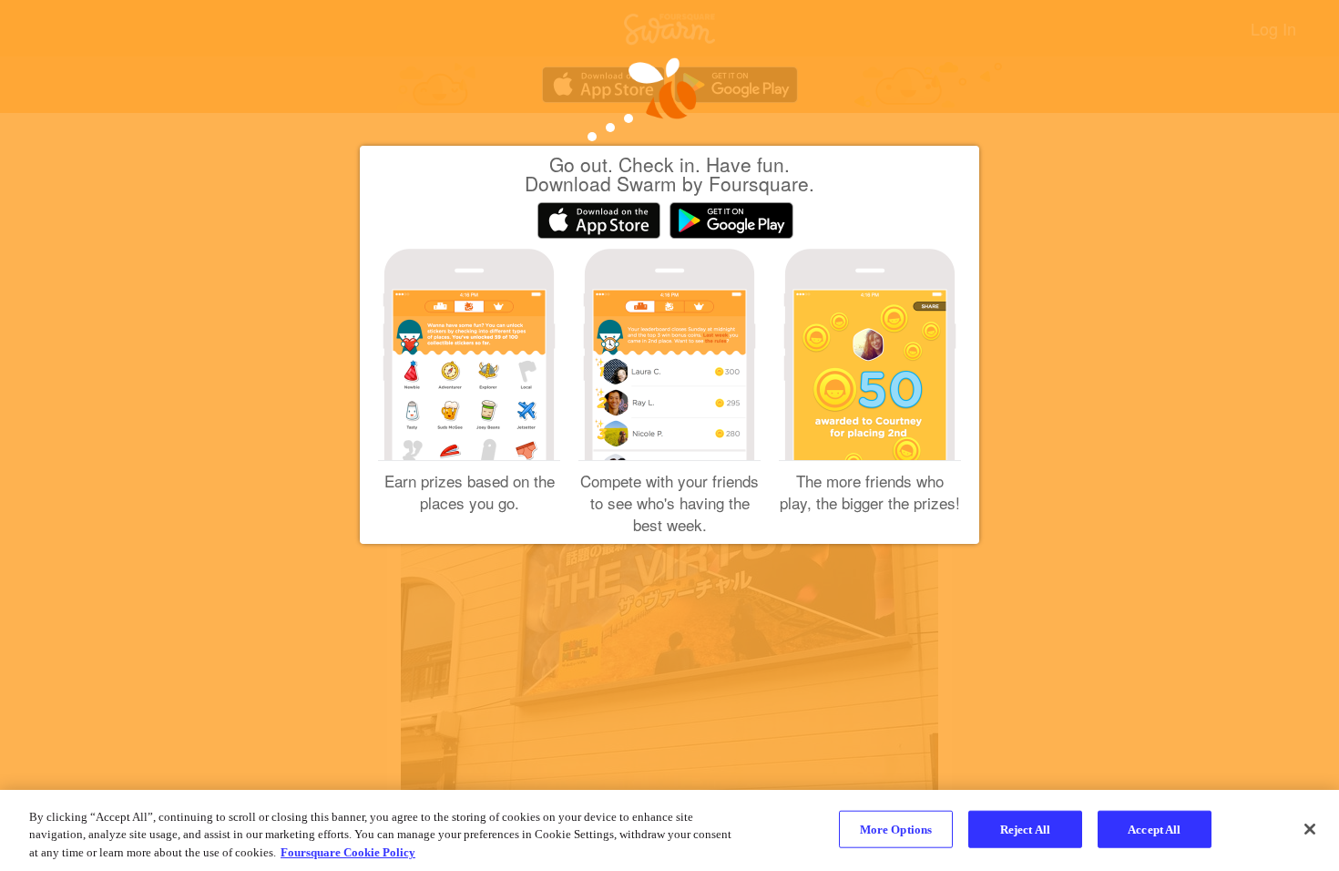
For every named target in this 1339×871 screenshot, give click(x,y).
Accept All (1154, 828)
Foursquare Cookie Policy (348, 852)
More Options (896, 828)
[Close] (1310, 829)
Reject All (1025, 828)
